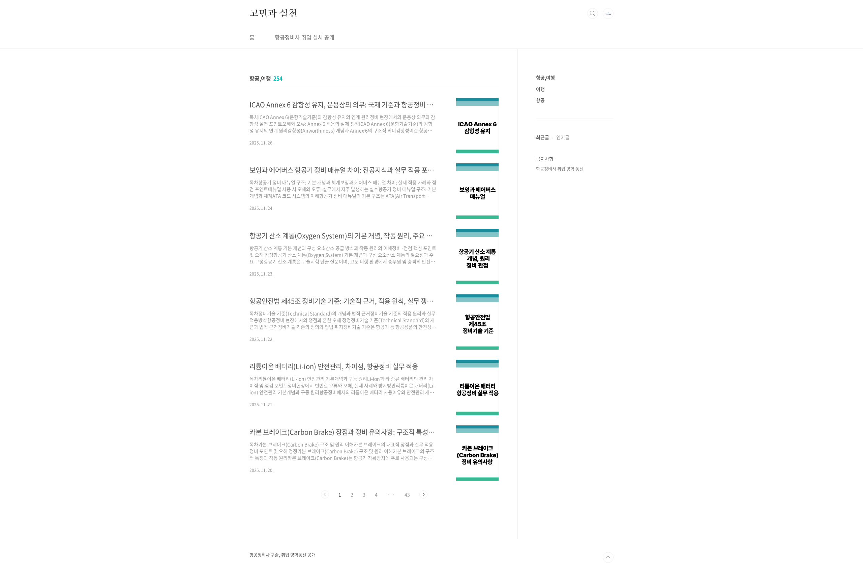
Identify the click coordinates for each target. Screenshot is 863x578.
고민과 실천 (273, 13)
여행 (540, 89)
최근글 (542, 137)
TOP (608, 557)
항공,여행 (545, 77)
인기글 (562, 137)
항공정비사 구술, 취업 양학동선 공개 (282, 554)
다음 (423, 494)
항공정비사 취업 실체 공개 (304, 37)
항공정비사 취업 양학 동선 (560, 168)
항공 (540, 100)
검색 (593, 13)
